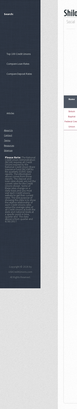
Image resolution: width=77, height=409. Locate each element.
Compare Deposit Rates (19, 74)
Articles (10, 113)
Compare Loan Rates (18, 63)
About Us (8, 130)
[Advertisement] (22, 34)
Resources (9, 145)
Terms (7, 140)
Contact (8, 135)
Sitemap (8, 150)
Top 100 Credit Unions (19, 54)
